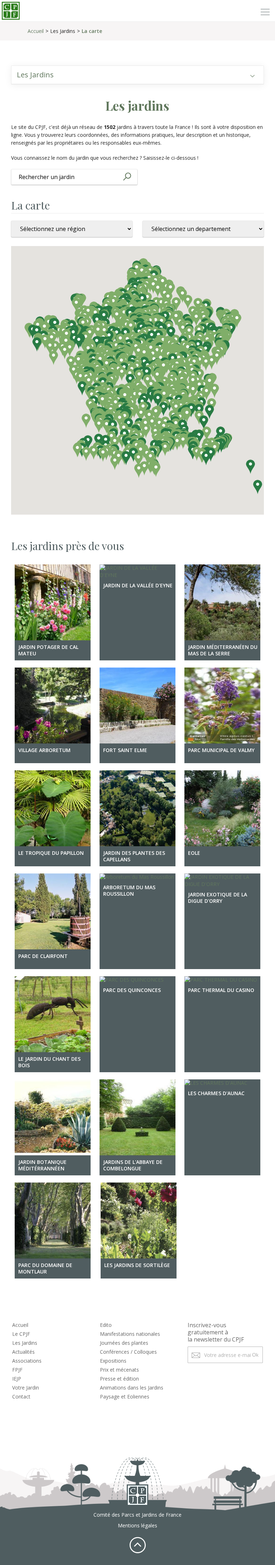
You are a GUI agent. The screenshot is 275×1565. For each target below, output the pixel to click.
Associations (27, 1360)
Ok (255, 1355)
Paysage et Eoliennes (124, 1396)
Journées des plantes (124, 1342)
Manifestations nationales (130, 1333)
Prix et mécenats (119, 1369)
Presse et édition (119, 1378)
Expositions (113, 1360)
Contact (21, 1396)
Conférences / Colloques (128, 1351)
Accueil (36, 31)
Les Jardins (24, 1342)
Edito (106, 1324)
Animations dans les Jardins (131, 1387)
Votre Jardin (25, 1387)
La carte (92, 31)
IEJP (16, 1378)
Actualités (23, 1351)
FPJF (17, 1369)
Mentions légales (137, 1525)
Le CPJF (21, 1333)
